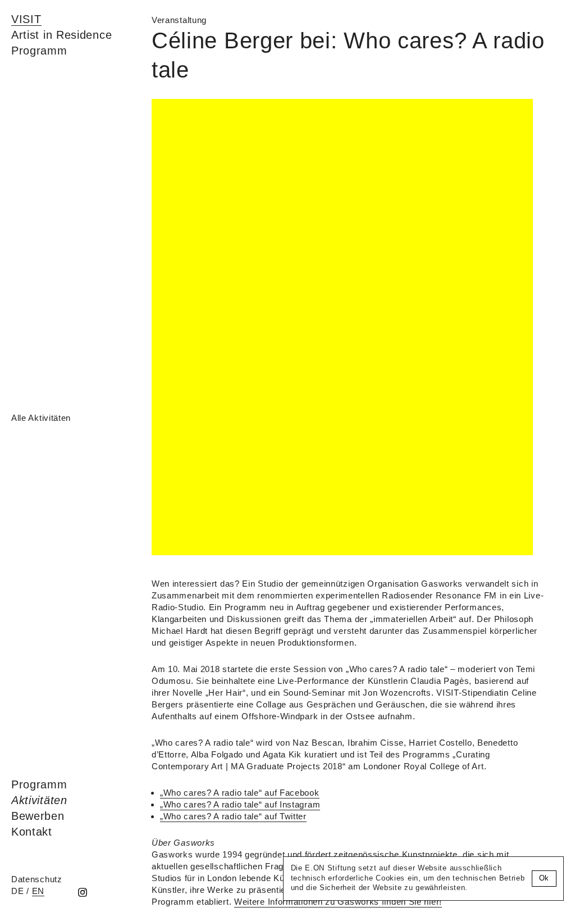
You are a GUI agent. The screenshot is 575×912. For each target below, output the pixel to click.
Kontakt (31, 831)
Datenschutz (36, 879)
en (38, 891)
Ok (544, 878)
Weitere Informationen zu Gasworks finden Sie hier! (338, 901)
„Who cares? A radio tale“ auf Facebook (240, 792)
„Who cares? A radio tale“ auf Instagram (240, 804)
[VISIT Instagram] (82, 893)
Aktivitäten (39, 800)
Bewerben (38, 816)
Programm (39, 784)
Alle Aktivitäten (41, 418)
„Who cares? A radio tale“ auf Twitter (233, 816)
